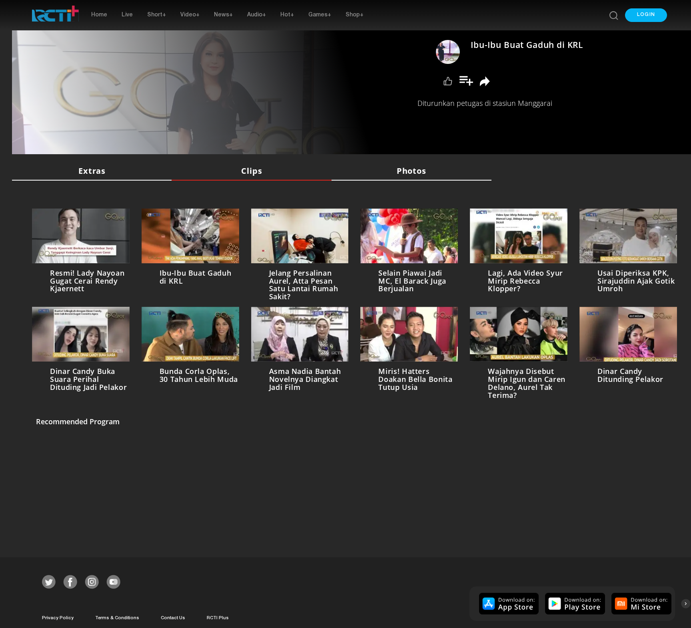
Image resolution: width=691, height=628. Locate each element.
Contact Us (173, 615)
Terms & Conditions (117, 615)
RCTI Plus (218, 615)
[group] (508, 600)
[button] (646, 15)
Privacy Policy (58, 615)
